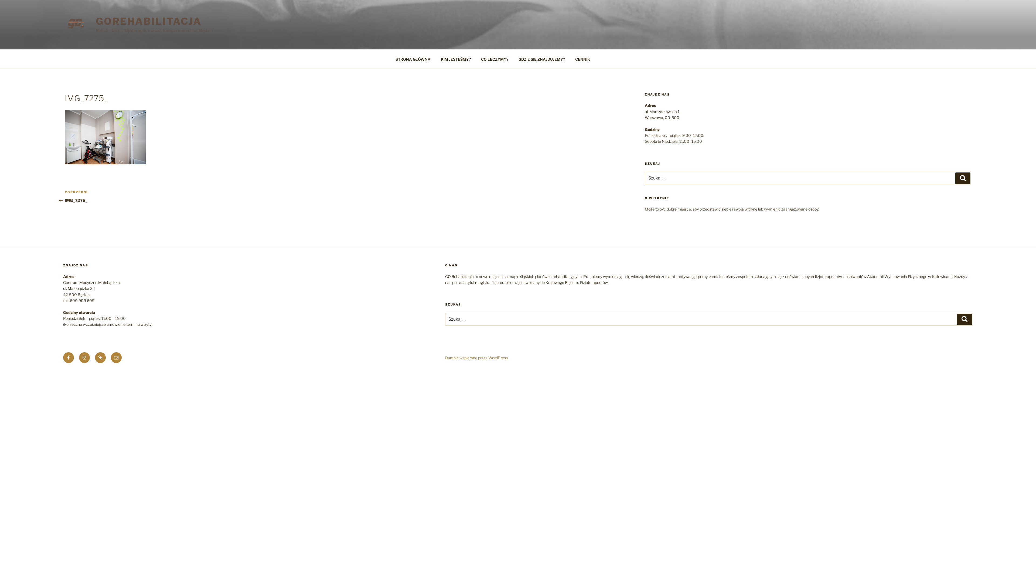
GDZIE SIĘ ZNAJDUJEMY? (542, 59)
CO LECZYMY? (494, 59)
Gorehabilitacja (149, 21)
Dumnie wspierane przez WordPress (476, 357)
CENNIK (582, 59)
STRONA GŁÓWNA (413, 59)
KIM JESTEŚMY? (456, 59)
